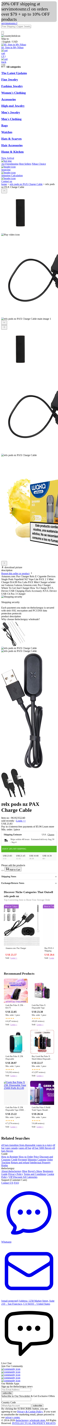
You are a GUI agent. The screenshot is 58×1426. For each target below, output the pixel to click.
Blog (24, 1171)
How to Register (9, 1156)
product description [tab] (11, 616)
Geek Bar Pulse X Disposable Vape (39, 1006)
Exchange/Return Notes (12, 883)
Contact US (7, 1182)
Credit (14, 1159)
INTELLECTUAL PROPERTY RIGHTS (34, 1423)
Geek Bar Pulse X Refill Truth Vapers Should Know (41, 1109)
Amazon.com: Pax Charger (15, 948)
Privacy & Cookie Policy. (30, 1411)
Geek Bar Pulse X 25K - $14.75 (14, 1006)
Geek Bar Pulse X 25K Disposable (14, 1057)
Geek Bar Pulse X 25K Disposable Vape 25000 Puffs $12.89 (14, 1109)
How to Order (26, 1156)
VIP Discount (15, 1177)
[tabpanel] (29, 709)
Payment (22, 1159)
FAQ (16, 1182)
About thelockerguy (11, 1171)
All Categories (30, 1177)
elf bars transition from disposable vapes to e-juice (26, 1145)
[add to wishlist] (2, 870)
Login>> (13, 958)
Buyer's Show (35, 1171)
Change (51, 834)
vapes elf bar (24, 1148)
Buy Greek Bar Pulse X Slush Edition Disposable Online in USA (41, 1058)
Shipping (32, 1159)
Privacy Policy (15, 1174)
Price (36, 1156)
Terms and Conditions (35, 1174)
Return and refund (20, 1162)
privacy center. (12, 1417)
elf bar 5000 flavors (42, 1148)
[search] (2, 32)
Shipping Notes (8, 876)
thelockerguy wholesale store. (31, 1420)
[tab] (29, 619)
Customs (41, 1159)
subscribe (7, 1393)
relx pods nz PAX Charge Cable (26, 184)
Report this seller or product (15, 573)
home (4, 184)
